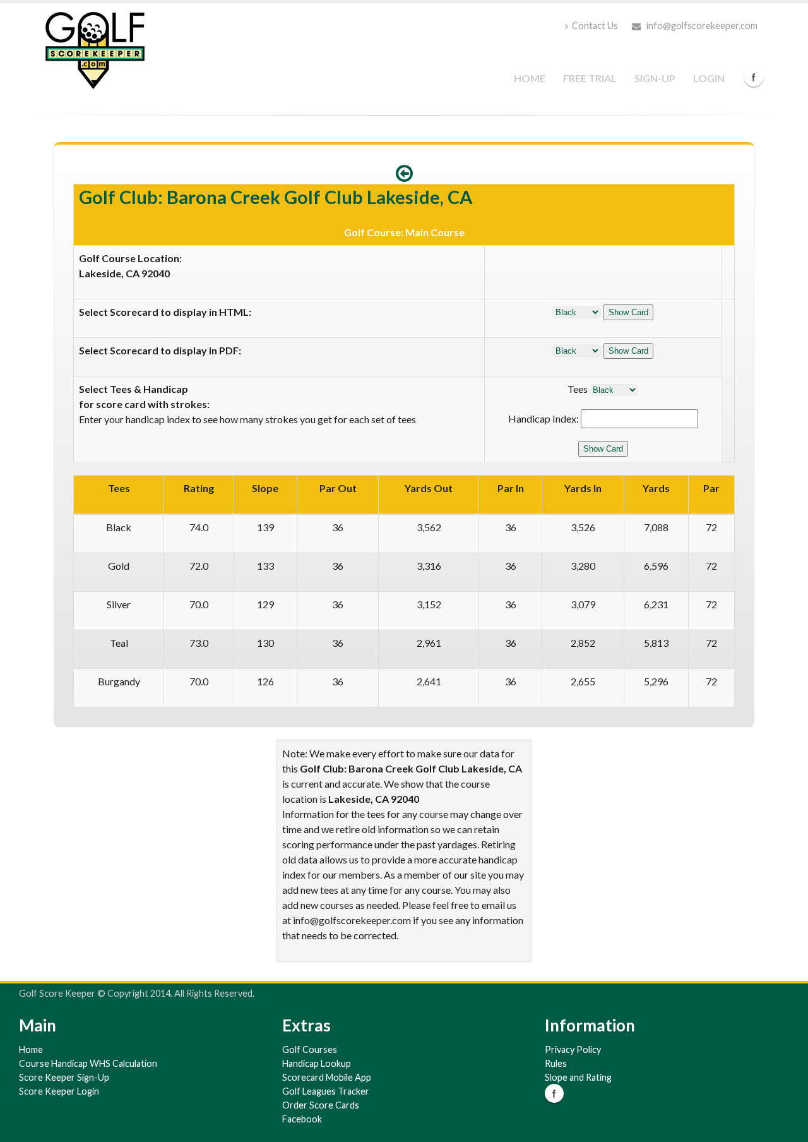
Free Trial (590, 78)
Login (709, 78)
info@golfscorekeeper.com (701, 25)
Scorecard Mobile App (326, 1077)
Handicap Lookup (316, 1063)
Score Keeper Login (59, 1091)
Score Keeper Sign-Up (64, 1077)
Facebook (753, 77)
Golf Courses (309, 1049)
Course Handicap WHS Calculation (88, 1063)
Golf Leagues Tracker (325, 1091)
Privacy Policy (573, 1049)
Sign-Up (654, 78)
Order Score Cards (320, 1105)
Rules (556, 1063)
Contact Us (595, 25)
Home (529, 78)
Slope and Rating (578, 1077)
